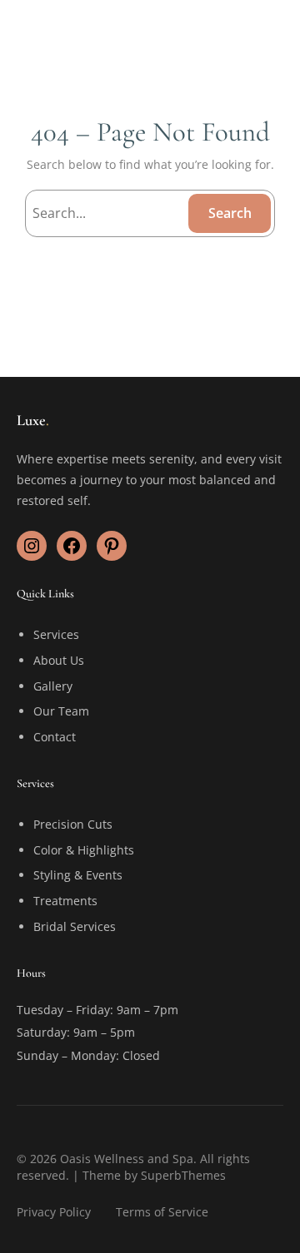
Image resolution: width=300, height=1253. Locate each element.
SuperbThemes (183, 1175)
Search (230, 213)
